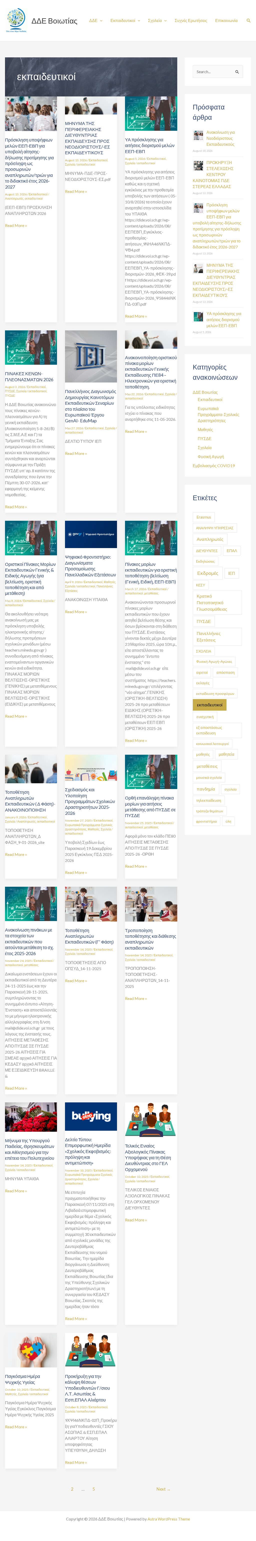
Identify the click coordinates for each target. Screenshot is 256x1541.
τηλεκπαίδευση (208, 800)
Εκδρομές (207, 573)
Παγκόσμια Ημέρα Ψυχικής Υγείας (22, 1379)
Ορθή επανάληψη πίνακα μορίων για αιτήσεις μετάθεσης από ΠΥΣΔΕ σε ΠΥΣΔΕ (150, 806)
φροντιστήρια (206, 821)
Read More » (16, 225)
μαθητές (203, 754)
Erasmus (203, 517)
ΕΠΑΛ (232, 550)
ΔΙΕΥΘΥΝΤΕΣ (207, 551)
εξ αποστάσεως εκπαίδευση (209, 730)
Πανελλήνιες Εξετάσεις (208, 637)
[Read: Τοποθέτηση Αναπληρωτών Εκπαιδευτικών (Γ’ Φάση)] (91, 903)
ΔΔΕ (93, 20)
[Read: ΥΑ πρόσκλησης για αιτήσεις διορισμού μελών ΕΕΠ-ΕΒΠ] (151, 113)
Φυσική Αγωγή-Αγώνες (214, 661)
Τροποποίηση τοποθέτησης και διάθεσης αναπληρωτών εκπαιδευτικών (150, 939)
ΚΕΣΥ (200, 585)
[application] (100, 20)
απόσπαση (225, 672)
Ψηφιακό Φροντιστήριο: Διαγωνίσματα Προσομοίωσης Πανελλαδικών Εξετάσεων (90, 565)
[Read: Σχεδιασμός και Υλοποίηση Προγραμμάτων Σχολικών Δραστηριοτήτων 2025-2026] (91, 767)
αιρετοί (202, 672)
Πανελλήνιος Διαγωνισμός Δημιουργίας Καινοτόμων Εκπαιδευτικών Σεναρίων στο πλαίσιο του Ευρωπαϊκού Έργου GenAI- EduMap (90, 406)
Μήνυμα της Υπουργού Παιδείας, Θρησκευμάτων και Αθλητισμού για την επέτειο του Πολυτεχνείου (29, 1149)
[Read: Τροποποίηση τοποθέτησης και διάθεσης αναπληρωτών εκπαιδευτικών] (151, 903)
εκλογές (203, 683)
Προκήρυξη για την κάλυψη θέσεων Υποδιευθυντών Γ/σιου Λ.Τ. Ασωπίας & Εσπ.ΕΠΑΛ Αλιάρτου (87, 1387)
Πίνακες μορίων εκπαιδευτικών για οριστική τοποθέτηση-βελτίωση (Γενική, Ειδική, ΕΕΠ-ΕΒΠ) (151, 572)
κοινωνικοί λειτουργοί (212, 743)
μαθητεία (226, 754)
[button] (248, 21)
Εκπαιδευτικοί (122, 20)
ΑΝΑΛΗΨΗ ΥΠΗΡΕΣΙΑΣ (215, 528)
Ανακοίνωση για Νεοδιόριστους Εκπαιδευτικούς (220, 138)
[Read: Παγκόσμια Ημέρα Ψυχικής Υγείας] (31, 1349)
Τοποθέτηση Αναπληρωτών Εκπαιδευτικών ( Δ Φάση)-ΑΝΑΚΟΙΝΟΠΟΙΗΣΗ (30, 800)
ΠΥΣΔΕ (10, 391)
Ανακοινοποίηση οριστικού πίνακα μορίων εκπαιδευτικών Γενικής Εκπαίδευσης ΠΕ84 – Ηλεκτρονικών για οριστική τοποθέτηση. (151, 372)
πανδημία (206, 789)
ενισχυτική (205, 716)
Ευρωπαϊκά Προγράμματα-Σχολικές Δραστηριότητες (218, 414)
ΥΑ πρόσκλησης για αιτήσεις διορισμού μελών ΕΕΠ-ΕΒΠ (149, 145)
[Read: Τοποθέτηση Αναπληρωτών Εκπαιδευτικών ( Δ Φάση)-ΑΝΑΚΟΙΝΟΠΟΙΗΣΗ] (31, 768)
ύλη (228, 821)
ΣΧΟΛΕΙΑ (203, 651)
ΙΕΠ (231, 573)
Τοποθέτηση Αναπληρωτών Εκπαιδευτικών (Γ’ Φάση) (89, 936)
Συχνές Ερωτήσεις (191, 20)
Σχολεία (155, 20)
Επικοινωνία (226, 20)
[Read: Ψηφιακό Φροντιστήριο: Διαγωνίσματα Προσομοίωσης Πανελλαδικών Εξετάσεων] (91, 534)
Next (163, 1489)
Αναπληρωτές (14, 198)
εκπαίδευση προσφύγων (215, 693)
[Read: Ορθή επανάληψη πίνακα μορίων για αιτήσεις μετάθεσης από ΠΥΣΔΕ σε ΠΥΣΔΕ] (151, 771)
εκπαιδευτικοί (34, 198)
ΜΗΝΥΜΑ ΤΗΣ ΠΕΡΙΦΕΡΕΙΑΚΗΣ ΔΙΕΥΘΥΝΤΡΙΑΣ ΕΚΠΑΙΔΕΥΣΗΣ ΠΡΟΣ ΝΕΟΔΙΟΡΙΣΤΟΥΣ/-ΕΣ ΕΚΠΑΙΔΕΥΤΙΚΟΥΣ (87, 137)
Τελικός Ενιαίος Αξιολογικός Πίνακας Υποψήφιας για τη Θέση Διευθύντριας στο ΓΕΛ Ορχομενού (148, 1157)
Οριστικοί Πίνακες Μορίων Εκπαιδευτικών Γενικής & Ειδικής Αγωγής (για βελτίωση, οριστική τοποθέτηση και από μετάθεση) (30, 578)
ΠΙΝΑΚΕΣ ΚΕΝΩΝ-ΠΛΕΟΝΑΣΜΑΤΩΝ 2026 (29, 376)
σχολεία (230, 789)
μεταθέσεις (151, 593)
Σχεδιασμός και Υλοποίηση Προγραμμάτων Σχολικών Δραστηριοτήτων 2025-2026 (90, 801)
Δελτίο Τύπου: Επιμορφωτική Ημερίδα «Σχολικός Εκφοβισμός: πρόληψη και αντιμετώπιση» (88, 1151)
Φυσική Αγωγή (211, 456)
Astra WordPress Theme (169, 1518)
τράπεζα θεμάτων (209, 811)
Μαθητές (110, 582)
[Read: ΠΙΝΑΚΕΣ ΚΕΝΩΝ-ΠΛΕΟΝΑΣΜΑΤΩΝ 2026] (31, 347)
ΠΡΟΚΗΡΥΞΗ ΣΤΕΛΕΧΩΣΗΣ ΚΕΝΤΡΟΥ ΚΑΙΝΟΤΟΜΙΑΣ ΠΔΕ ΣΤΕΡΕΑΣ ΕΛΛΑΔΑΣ (213, 174)
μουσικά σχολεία (209, 777)
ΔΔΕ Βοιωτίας (54, 20)
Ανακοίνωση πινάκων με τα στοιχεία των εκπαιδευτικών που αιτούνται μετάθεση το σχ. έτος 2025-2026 (29, 941)
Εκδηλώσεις (205, 561)
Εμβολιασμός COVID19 (214, 465)
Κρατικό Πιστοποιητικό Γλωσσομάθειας (212, 602)
